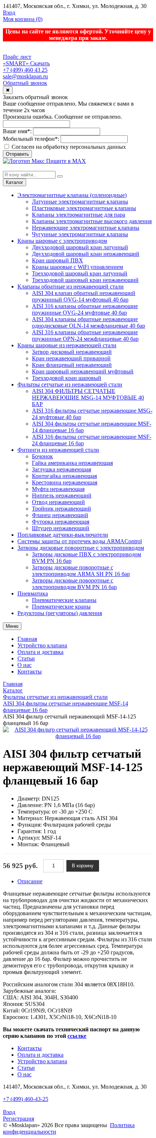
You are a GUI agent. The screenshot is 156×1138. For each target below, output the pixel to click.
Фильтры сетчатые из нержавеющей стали (69, 384)
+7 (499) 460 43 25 (25, 70)
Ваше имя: (17, 131)
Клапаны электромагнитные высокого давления (92, 221)
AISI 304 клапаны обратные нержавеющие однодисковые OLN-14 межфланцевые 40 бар (88, 322)
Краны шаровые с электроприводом (62, 241)
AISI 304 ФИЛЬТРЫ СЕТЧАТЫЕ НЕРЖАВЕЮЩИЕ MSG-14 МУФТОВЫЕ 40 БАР (88, 397)
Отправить (17, 154)
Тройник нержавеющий (61, 508)
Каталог (14, 182)
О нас (24, 665)
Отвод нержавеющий (58, 502)
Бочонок (42, 456)
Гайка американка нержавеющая (72, 463)
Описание (29, 881)
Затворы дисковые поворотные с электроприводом (80, 548)
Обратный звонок (25, 83)
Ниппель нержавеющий (61, 495)
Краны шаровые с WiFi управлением (77, 267)
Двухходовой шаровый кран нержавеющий (85, 254)
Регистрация (18, 1119)
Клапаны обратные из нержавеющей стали (70, 286)
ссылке (76, 1036)
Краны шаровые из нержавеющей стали (66, 345)
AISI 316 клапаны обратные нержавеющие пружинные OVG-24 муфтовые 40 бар (85, 309)
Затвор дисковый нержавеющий (72, 352)
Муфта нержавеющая (58, 489)
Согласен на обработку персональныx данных (68, 147)
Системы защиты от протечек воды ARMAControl (79, 541)
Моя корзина (22, 19)
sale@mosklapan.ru (25, 76)
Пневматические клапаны (64, 600)
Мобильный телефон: (31, 139)
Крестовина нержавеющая (64, 482)
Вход (9, 12)
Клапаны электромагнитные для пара (78, 215)
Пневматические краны (61, 606)
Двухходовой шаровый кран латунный (80, 247)
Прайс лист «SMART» (17, 60)
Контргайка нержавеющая (64, 476)
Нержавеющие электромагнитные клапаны (85, 228)
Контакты (29, 671)
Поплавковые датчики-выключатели (62, 535)
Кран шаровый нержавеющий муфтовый (83, 371)
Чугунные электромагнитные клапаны (80, 234)
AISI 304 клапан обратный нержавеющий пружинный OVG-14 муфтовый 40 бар (83, 296)
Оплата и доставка (40, 652)
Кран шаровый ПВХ (57, 260)
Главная (27, 639)
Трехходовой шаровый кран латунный (79, 273)
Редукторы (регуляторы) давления (59, 613)
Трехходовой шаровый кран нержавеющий (85, 280)
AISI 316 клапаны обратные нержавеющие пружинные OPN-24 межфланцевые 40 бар (85, 335)
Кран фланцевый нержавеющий (72, 365)
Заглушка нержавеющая (61, 469)
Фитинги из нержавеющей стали (58, 450)
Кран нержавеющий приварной (71, 358)
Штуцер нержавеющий (60, 528)
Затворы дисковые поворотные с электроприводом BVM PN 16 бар (74, 583)
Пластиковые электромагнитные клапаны (84, 208)
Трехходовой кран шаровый (66, 378)
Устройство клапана (42, 645)
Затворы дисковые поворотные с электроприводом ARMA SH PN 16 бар (81, 570)
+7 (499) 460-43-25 (25, 1099)
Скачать (40, 63)
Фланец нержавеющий (60, 515)
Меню (12, 626)
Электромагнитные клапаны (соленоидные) (72, 195)
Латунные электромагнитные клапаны (80, 201)
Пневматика (32, 593)
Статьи (26, 658)
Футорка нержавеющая (60, 522)
